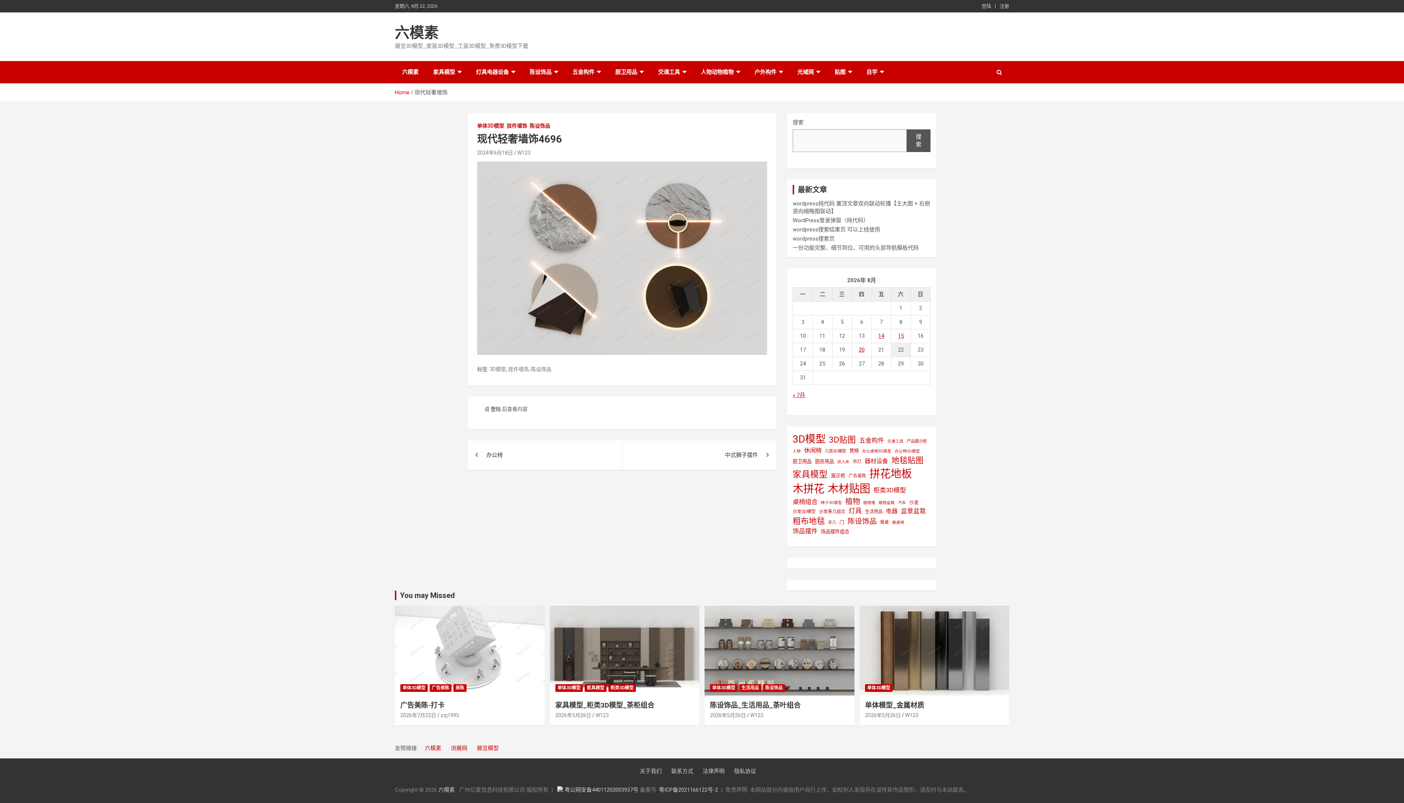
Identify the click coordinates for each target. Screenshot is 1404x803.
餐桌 (884, 522)
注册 (1004, 6)
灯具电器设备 (492, 72)
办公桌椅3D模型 (876, 451)
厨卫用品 (626, 72)
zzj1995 (450, 715)
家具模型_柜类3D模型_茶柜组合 (604, 705)
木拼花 (808, 488)
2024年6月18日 (495, 153)
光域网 (805, 72)
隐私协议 (745, 771)
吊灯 (857, 461)
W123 (524, 153)
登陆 (986, 6)
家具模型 (444, 72)
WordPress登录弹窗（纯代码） (831, 220)
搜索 (798, 122)
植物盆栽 (887, 502)
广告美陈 (857, 475)
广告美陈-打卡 (422, 705)
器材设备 (876, 461)
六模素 (417, 32)
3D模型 (498, 369)
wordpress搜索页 (814, 238)
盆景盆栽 (913, 511)
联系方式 (682, 771)
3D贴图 (842, 440)
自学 (872, 72)
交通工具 (669, 72)
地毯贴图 (907, 460)
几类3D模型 (835, 451)
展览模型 (488, 748)
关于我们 (651, 771)
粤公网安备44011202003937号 (602, 790)
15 (901, 336)
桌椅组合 (805, 501)
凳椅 (854, 451)
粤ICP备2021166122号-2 (688, 790)
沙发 (914, 502)
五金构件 (584, 72)
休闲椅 (813, 450)
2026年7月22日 (418, 715)
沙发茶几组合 (832, 511)
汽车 (902, 502)
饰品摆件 (805, 531)
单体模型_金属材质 (894, 705)
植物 (852, 501)
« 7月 (799, 395)
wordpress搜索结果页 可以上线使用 (836, 229)
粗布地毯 (809, 521)
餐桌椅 (898, 522)
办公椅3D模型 (907, 451)
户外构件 (766, 72)
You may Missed (427, 595)
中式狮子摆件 (741, 455)
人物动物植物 (717, 72)
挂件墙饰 (517, 126)
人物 (797, 451)
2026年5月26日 (573, 715)
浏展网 (459, 748)
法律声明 (714, 771)
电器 (892, 511)
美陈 (460, 687)
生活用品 (874, 511)
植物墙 (869, 502)
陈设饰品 (541, 72)
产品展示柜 (917, 441)
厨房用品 (824, 461)
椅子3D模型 (831, 502)
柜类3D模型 (889, 490)
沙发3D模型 (804, 511)
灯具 (855, 511)
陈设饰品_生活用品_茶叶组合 (755, 705)
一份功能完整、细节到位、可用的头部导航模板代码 (856, 248)
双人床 (843, 461)
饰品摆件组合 (835, 531)
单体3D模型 (490, 126)
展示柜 (838, 475)
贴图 (840, 72)
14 (881, 336)
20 (862, 349)
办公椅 (494, 455)
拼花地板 (890, 473)
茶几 (832, 522)
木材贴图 (849, 488)
